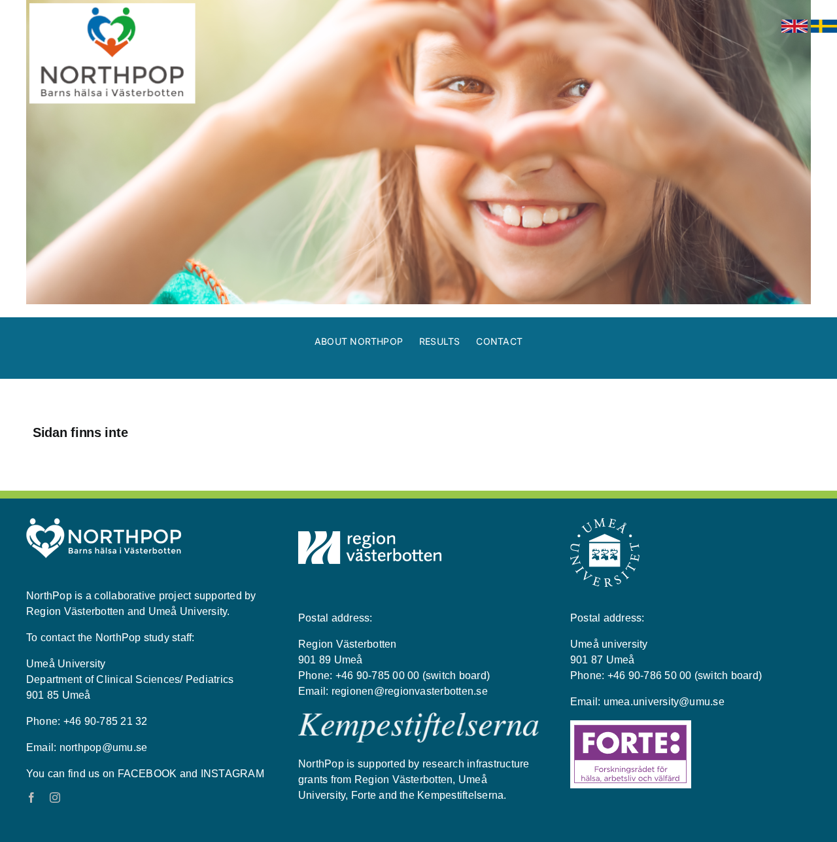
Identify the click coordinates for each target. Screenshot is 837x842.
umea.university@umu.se (664, 701)
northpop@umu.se (104, 747)
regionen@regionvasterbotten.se (410, 691)
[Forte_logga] (630, 725)
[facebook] (31, 797)
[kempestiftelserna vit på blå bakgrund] (418, 717)
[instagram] (55, 797)
